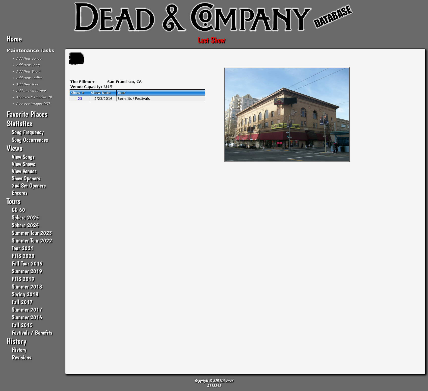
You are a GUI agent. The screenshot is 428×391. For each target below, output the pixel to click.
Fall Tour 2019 (27, 263)
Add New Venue (29, 58)
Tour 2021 (22, 248)
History (16, 341)
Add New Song (28, 65)
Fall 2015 (22, 324)
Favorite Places (26, 114)
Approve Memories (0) (34, 97)
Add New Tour (27, 84)
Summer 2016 (27, 317)
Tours (13, 201)
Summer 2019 (27, 271)
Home (14, 38)
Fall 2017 (22, 301)
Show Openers (26, 178)
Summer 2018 (27, 286)
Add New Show (28, 71)
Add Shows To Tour (31, 91)
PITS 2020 (23, 255)
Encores (19, 192)
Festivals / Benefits (32, 332)
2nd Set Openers (29, 185)
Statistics (19, 123)
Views (14, 148)
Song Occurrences (30, 139)
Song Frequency (28, 131)
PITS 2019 (23, 278)
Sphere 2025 (25, 217)
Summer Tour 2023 (32, 232)
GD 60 (18, 209)
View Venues (24, 171)
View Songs (23, 156)
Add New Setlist (29, 78)
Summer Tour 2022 (32, 240)
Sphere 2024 (25, 225)
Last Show (211, 40)
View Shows (23, 163)
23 (80, 99)
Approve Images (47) (33, 103)
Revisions (21, 357)
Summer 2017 (27, 309)
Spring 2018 (25, 294)
